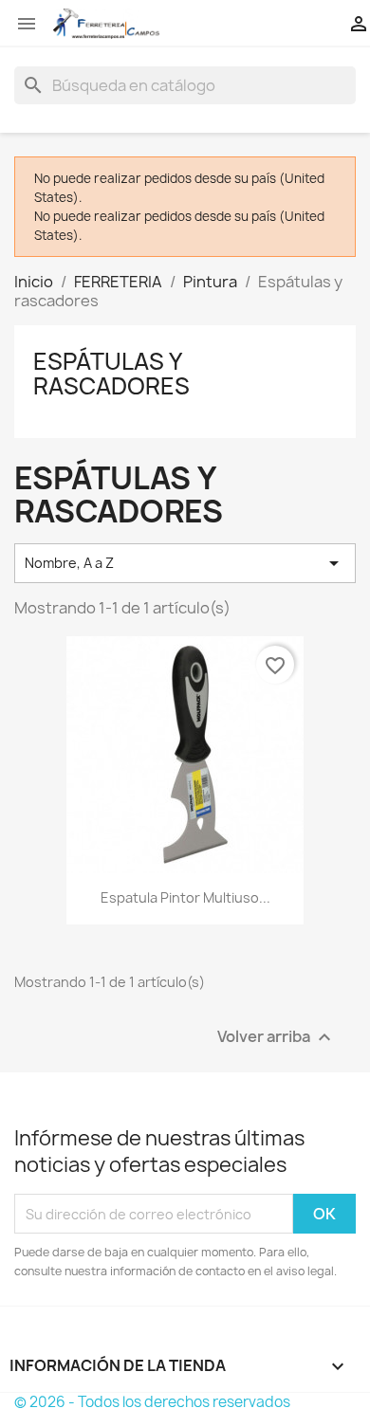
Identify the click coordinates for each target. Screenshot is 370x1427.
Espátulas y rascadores (111, 373)
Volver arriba (276, 1038)
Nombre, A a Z (185, 563)
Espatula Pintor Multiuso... (185, 897)
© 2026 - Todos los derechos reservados (152, 1402)
